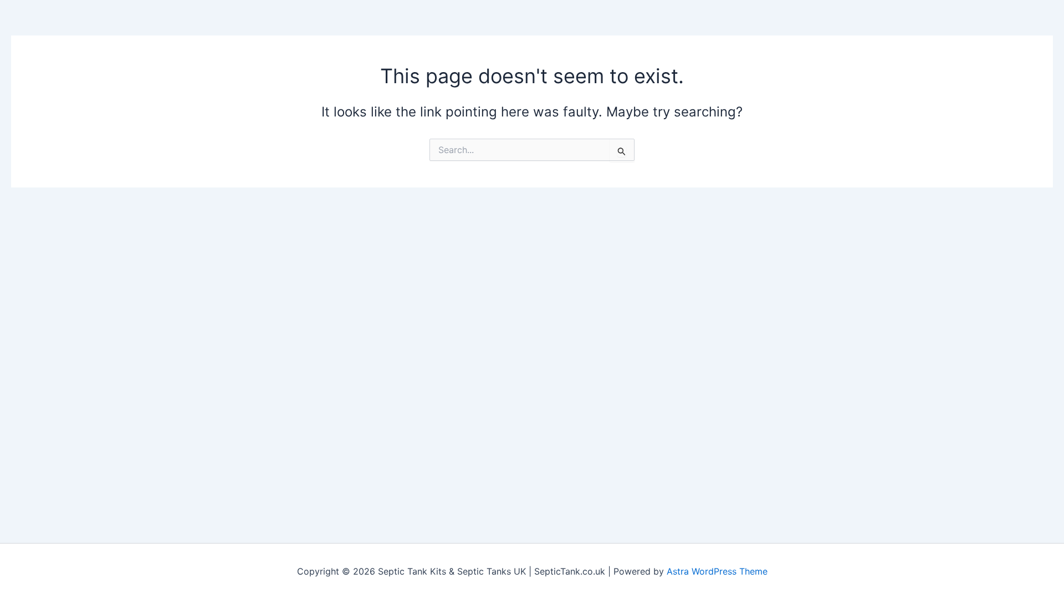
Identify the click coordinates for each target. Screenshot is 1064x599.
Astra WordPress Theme (717, 571)
